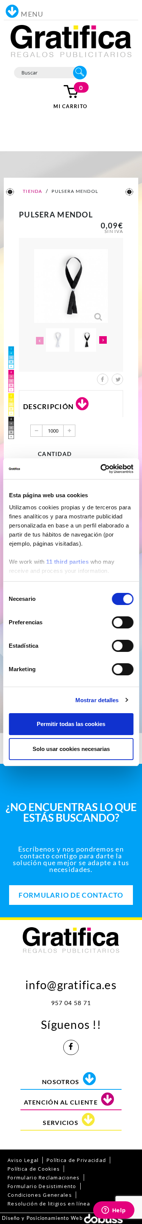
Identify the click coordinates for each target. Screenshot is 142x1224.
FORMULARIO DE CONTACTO (71, 895)
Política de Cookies (34, 1168)
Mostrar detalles (97, 700)
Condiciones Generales (40, 1194)
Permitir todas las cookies (71, 724)
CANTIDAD (55, 453)
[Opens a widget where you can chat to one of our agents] (113, 1210)
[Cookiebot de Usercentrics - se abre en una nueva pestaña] (101, 469)
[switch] (122, 622)
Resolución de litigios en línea (49, 1203)
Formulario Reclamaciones (44, 1177)
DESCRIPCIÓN (48, 406)
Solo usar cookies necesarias (71, 749)
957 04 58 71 (71, 1002)
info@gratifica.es (71, 983)
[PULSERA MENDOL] (57, 340)
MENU (32, 14)
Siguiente (103, 340)
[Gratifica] (71, 40)
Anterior (39, 340)
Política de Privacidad (76, 1160)
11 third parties (67, 561)
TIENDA (32, 191)
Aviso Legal (23, 1160)
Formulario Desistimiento (42, 1186)
